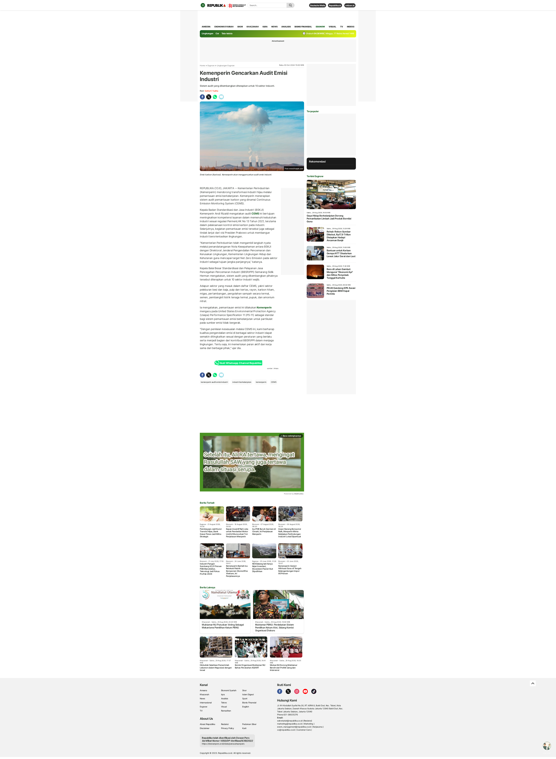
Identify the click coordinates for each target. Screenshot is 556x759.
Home (202, 65)
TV (341, 26)
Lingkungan (207, 33)
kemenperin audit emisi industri (214, 382)
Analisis (224, 698)
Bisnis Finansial (303, 26)
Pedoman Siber (249, 724)
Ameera (203, 690)
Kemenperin (264, 307)
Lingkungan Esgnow (226, 65)
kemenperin (261, 382)
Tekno (224, 702)
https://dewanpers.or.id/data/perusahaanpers (223, 743)
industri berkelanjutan (241, 382)
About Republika (207, 724)
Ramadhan (226, 710)
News (202, 698)
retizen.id (349, 5)
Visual (224, 706)
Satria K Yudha (211, 91)
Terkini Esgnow (315, 176)
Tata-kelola (227, 33)
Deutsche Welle (317, 5)
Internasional (206, 702)
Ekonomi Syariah (224, 26)
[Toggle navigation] (203, 5)
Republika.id (335, 5)
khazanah (253, 26)
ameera (206, 26)
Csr (217, 33)
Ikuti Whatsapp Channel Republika (240, 363)
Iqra (223, 694)
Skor (244, 690)
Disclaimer (204, 728)
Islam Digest (248, 694)
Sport (244, 698)
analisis (286, 26)
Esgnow (211, 65)
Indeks (350, 26)
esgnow (320, 26)
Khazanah (204, 694)
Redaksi (225, 724)
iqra (265, 26)
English (245, 706)
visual (332, 26)
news (274, 26)
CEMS (255, 213)
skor (240, 26)
